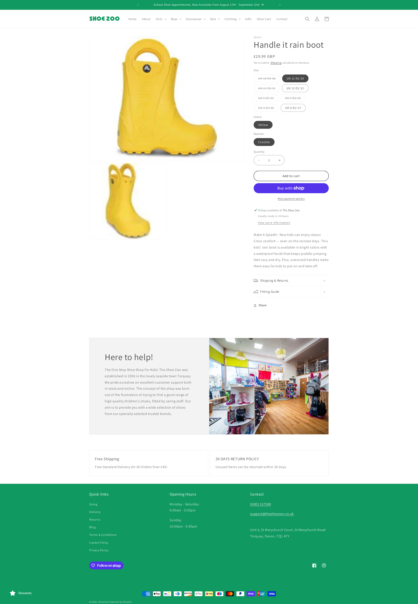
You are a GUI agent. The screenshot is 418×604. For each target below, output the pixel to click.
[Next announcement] (280, 5)
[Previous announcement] (138, 5)
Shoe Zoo (103, 601)
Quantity (259, 152)
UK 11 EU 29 (295, 78)
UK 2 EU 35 (295, 99)
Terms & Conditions (103, 535)
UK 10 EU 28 (269, 79)
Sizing (93, 504)
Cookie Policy (98, 543)
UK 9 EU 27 (293, 108)
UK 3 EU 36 (268, 109)
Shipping (275, 62)
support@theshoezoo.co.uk (272, 513)
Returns (94, 519)
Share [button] (263, 305)
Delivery (95, 512)
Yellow (263, 125)
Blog (92, 527)
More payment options (291, 198)
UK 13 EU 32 (295, 88)
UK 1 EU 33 (268, 99)
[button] (160, 19)
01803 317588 (260, 504)
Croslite (264, 142)
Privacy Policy (98, 550)
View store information (274, 223)
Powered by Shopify (120, 601)
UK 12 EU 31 (269, 89)
